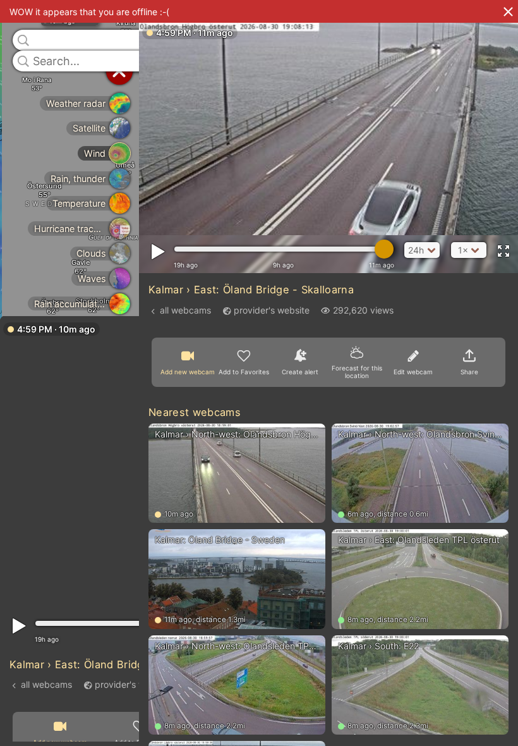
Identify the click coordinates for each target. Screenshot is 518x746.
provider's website (133, 683)
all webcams (46, 683)
